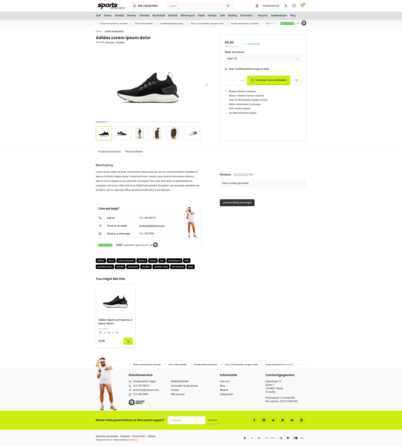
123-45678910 (147, 217)
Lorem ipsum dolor (114, 31)
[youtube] (292, 420)
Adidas (100, 260)
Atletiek (173, 15)
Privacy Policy (138, 436)
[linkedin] (301, 420)
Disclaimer (125, 436)
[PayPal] (273, 438)
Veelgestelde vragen (144, 381)
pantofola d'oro (104, 266)
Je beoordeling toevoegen (237, 202)
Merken (224, 389)
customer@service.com (152, 225)
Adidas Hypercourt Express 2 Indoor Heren (115, 321)
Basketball (159, 15)
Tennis (108, 15)
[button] (206, 84)
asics (111, 260)
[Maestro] (288, 438)
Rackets (263, 15)
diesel (153, 260)
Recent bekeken (134, 151)
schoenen (133, 266)
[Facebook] (254, 420)
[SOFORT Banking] (266, 438)
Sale (222, 15)
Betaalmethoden (180, 381)
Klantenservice (271, 5)
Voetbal (119, 15)
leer (162, 260)
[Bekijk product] (128, 341)
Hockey (131, 15)
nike (187, 260)
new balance (174, 260)
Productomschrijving (109, 151)
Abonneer (212, 420)
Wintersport (188, 15)
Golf (98, 15)
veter (190, 266)
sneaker (146, 266)
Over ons (225, 381)
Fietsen (212, 15)
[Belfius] (302, 438)
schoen (120, 266)
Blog (293, 15)
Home (98, 31)
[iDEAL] (245, 438)
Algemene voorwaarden (107, 436)
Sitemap (151, 436)
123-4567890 (146, 233)
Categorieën (226, 394)
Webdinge (133, 439)
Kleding (232, 15)
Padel (201, 15)
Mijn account (178, 394)
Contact (175, 389)
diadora (142, 260)
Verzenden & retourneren (184, 385)
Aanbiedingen (279, 15)
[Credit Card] (281, 438)
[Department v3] (111, 6)
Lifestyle (144, 15)
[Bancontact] (259, 438)
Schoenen (246, 15)
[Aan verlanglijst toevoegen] (130, 289)
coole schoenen (126, 260)
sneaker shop (161, 266)
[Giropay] (295, 438)
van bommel (178, 266)
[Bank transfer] (252, 438)
